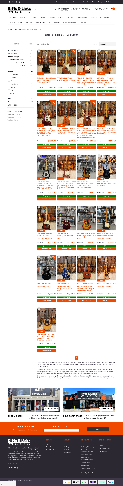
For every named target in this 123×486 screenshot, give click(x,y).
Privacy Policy (85, 462)
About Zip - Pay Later (87, 473)
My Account (49, 444)
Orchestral (82, 17)
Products (67, 2)
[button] (108, 44)
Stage (60, 17)
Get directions (52, 409)
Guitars (13, 17)
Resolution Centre (51, 450)
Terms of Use (85, 444)
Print (93, 17)
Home (10, 29)
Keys (52, 17)
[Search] (55, 10)
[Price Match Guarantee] (71, 9)
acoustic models (59, 369)
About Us (81, 2)
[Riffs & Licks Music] (19, 9)
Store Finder (67, 453)
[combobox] (44, 10)
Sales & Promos (69, 22)
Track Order (50, 447)
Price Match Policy (86, 454)
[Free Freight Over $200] (59, 10)
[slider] (8, 101)
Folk (35, 17)
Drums (43, 17)
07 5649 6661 (90, 416)
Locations (40, 22)
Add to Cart (46, 94)
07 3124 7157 (35, 416)
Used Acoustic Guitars (14, 117)
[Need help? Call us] (96, 9)
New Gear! (84, 22)
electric (49, 369)
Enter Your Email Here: (61, 427)
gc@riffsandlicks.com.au (106, 416)
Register (110, 2)
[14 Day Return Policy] (83, 9)
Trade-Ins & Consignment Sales (87, 458)
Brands (58, 2)
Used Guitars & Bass (34, 29)
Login (101, 2)
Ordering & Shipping (87, 447)
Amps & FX (24, 17)
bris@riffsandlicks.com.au (51, 416)
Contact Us (91, 2)
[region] (20, 213)
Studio (70, 17)
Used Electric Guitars (13, 114)
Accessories (105, 17)
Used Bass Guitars (13, 120)
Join (97, 429)
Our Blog (66, 447)
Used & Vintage (16, 22)
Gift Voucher (54, 22)
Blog (74, 2)
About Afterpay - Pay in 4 (88, 469)
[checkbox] (20, 56)
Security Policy (85, 465)
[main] (76, 204)
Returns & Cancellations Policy (87, 451)
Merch (29, 22)
